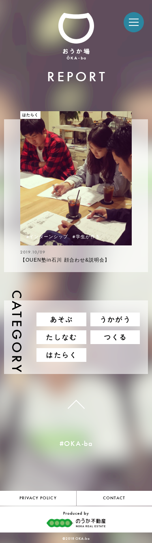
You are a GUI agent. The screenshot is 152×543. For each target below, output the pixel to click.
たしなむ (61, 337)
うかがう (115, 319)
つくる (116, 337)
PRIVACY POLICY (38, 498)
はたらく (61, 354)
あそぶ (62, 319)
